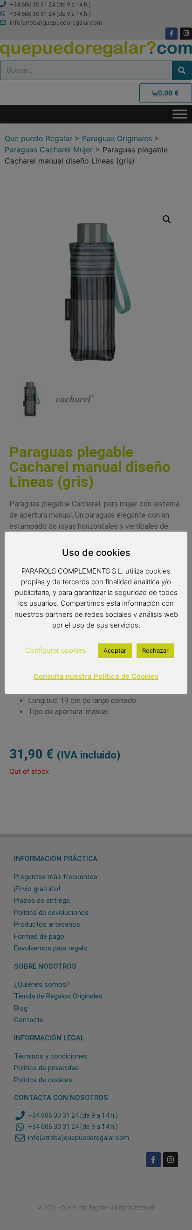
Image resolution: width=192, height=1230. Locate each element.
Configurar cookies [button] (55, 650)
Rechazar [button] (155, 650)
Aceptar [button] (114, 650)
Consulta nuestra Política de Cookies (96, 676)
